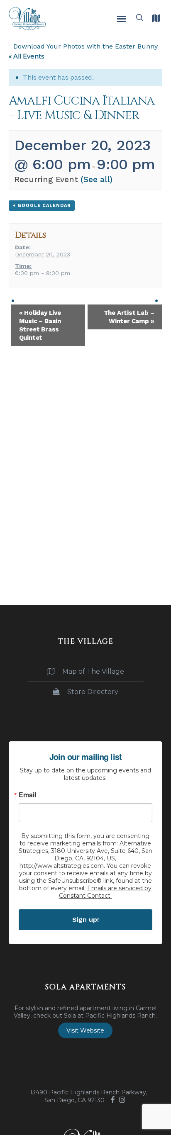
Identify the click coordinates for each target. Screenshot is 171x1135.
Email (27, 795)
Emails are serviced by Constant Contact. (105, 891)
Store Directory (92, 692)
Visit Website (85, 1030)
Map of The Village (92, 671)
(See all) (96, 179)
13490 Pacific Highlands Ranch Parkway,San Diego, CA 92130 (88, 1096)
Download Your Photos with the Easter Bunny (85, 46)
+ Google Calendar (41, 205)
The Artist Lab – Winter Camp (129, 317)
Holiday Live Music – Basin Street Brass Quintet (40, 325)
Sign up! (85, 919)
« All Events (26, 56)
